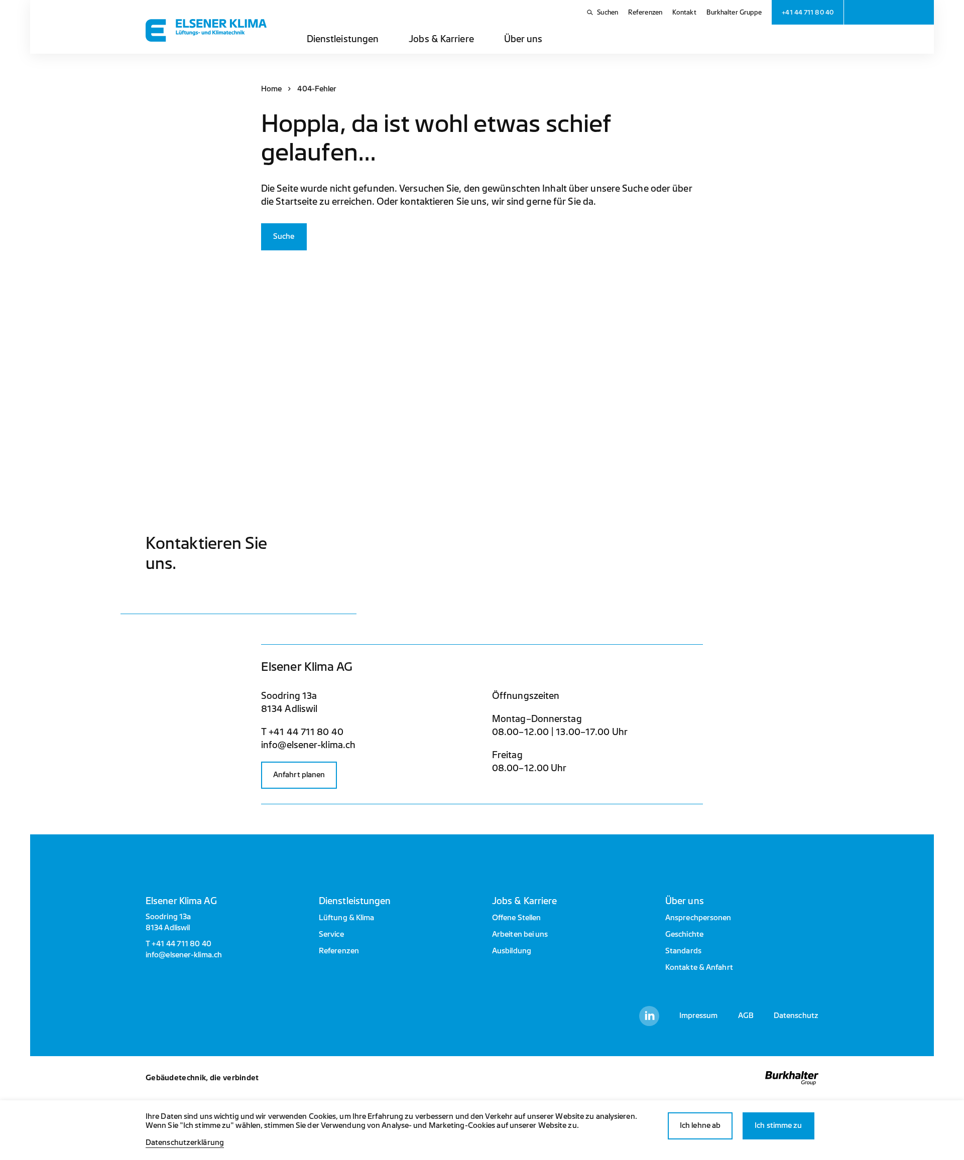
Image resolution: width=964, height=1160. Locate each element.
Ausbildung (511, 951)
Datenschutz (796, 1015)
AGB (746, 1015)
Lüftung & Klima (347, 918)
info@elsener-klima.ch (184, 955)
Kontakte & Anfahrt (699, 967)
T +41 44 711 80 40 (302, 732)
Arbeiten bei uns (520, 934)
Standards (683, 951)
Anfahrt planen (299, 775)
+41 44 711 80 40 (181, 944)
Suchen (607, 12)
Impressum (698, 1015)
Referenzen (645, 12)
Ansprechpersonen (698, 918)
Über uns (523, 39)
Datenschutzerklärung (185, 1142)
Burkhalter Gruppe (734, 12)
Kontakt (684, 12)
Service (331, 934)
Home (271, 89)
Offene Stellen (516, 918)
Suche (284, 236)
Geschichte (684, 934)
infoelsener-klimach (308, 745)
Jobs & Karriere (441, 39)
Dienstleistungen (343, 39)
